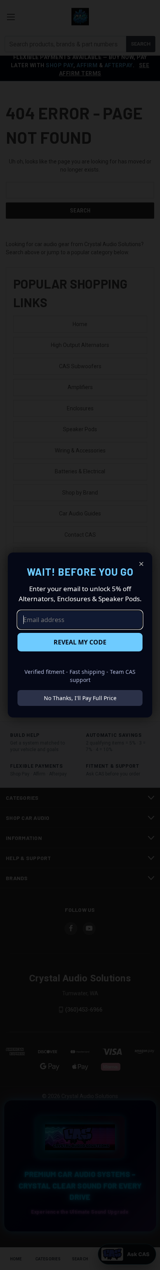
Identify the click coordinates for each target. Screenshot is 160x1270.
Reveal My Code (80, 642)
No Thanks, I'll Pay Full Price (80, 698)
